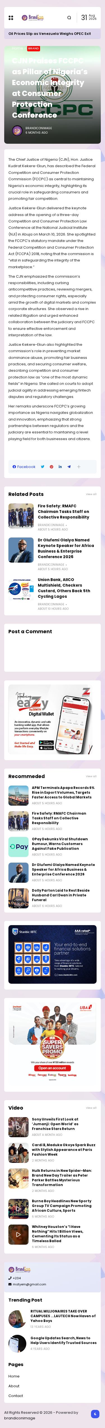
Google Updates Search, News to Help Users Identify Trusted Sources (64, 1340)
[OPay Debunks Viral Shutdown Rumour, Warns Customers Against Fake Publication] (18, 847)
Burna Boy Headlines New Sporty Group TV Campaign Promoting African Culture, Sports (62, 1206)
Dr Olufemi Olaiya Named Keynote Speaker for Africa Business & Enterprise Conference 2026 (66, 548)
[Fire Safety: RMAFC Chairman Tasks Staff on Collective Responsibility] (21, 516)
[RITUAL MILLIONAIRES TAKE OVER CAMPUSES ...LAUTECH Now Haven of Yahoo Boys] (17, 1319)
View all (91, 494)
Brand (33, 48)
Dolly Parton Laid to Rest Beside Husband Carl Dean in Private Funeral (61, 895)
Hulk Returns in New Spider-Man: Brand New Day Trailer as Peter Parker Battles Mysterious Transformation (62, 1177)
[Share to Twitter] (42, 467)
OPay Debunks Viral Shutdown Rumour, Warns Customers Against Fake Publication (60, 844)
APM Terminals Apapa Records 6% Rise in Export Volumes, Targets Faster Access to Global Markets (63, 793)
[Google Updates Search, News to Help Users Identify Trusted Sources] (17, 1344)
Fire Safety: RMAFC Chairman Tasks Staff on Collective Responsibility (63, 511)
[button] (78, 466)
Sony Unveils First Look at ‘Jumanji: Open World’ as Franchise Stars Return (55, 1124)
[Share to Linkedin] (60, 467)
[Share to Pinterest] (51, 467)
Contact (15, 1395)
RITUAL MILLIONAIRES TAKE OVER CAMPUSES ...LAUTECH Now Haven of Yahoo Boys (63, 1316)
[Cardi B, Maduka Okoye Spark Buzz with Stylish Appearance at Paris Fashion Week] (18, 1153)
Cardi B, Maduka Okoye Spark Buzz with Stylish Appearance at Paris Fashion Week (63, 1150)
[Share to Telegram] (69, 467)
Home (17, 48)
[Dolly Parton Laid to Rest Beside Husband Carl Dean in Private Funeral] (18, 898)
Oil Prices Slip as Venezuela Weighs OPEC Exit (49, 33)
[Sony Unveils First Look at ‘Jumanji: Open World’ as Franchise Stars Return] (18, 1127)
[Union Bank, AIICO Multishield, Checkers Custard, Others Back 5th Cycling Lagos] (21, 589)
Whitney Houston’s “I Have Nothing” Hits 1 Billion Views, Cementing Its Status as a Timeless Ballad (57, 1234)
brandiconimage (19, 1418)
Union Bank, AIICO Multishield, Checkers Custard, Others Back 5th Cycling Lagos (64, 588)
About (13, 1386)
